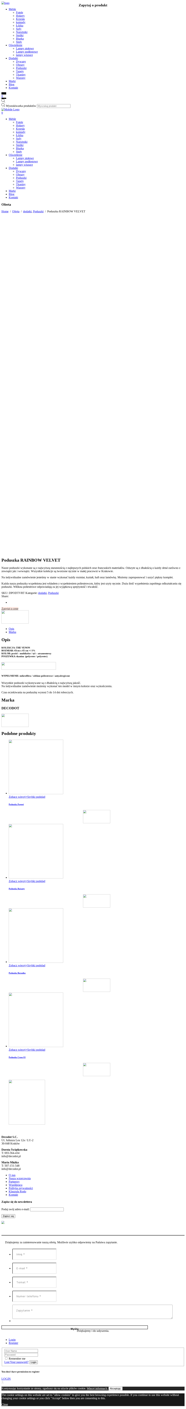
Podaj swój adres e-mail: (15, 1209)
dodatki (27, 211)
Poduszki (38, 211)
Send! (74, 1327)
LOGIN (6, 1378)
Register (13, 1343)
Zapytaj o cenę (9, 608)
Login (12, 1339)
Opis (11, 628)
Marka (12, 632)
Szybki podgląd (36, 796)
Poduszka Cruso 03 (17, 1057)
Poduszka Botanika (17, 973)
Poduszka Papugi (16, 804)
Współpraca (15, 1184)
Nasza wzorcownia (20, 1178)
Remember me (17, 1358)
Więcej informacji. (97, 1388)
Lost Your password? (16, 1362)
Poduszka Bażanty (17, 889)
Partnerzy (14, 1181)
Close (4, 1404)
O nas (12, 1175)
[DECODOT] (15, 622)
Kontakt (13, 1194)
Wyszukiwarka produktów (21, 105)
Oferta (15, 211)
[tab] (97, 628)
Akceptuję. (115, 1388)
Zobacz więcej (17, 796)
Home (5, 211)
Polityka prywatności (21, 1188)
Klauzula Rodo (17, 1191)
